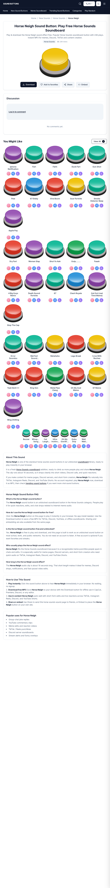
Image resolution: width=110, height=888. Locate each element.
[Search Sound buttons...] (80, 3)
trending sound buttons (36, 483)
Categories (77, 11)
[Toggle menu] (104, 3)
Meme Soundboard (38, 11)
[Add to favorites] (8, 173)
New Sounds (44, 18)
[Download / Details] (18, 173)
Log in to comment (17, 112)
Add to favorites (51, 84)
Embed (84, 84)
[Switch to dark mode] (98, 3)
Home (5, 11)
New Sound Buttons (19, 11)
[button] (55, 63)
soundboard (83, 462)
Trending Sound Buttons (59, 11)
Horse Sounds (59, 18)
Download (30, 84)
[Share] (13, 173)
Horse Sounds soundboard (28, 469)
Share (69, 84)
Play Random (90, 11)
